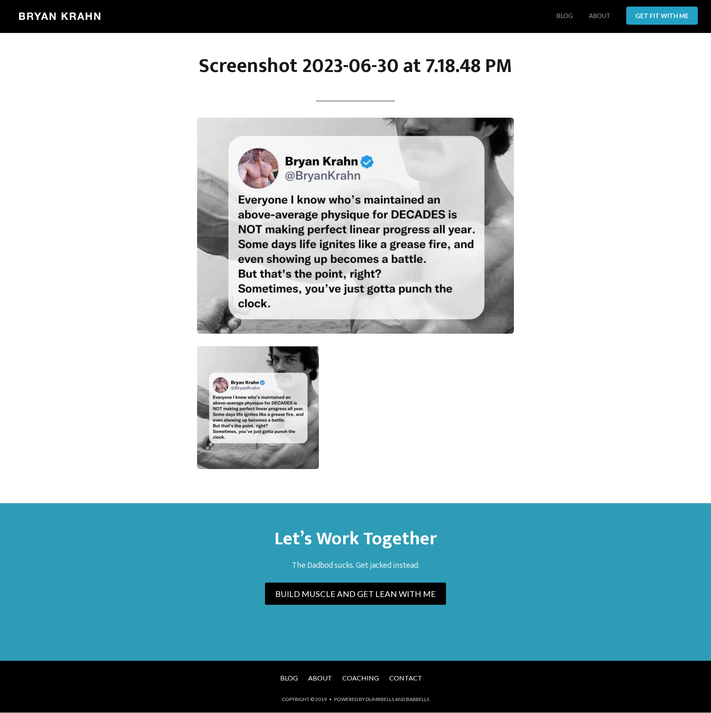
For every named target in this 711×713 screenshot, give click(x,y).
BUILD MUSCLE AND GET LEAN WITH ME (355, 594)
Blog (564, 16)
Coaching (360, 678)
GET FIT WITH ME (662, 15)
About (599, 16)
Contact (405, 678)
